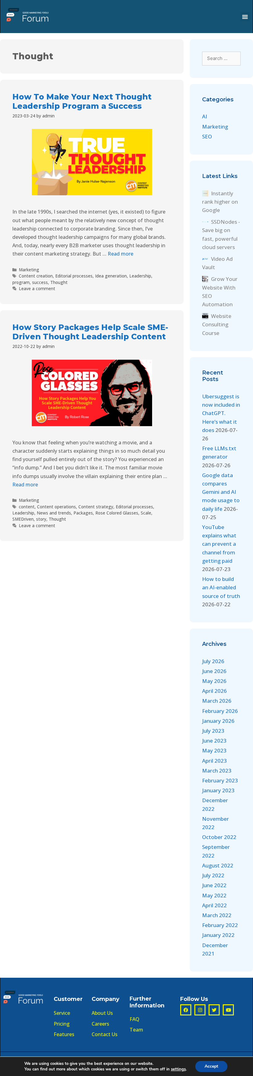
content (27, 507)
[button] (245, 16)
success (40, 282)
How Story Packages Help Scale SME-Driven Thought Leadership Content (90, 332)
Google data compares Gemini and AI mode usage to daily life (221, 492)
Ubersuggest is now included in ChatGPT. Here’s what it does (221, 413)
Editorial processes (74, 276)
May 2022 (214, 895)
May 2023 (214, 750)
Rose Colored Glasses (116, 513)
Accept (211, 1066)
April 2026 (214, 690)
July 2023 (213, 730)
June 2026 (214, 671)
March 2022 (216, 915)
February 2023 (220, 780)
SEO (207, 136)
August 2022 (217, 865)
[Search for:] (221, 57)
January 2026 (218, 720)
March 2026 (216, 700)
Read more (120, 253)
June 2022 (214, 885)
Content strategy (95, 507)
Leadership (140, 276)
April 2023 (214, 760)
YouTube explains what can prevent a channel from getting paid (219, 543)
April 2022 (214, 905)
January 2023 (218, 790)
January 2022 (218, 934)
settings (178, 1069)
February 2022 (220, 925)
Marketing (29, 270)
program (21, 282)
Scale (146, 513)
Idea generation (111, 276)
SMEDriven (23, 519)
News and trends (54, 513)
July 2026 (213, 661)
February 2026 (220, 710)
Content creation (36, 276)
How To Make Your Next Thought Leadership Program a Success (81, 101)
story (41, 519)
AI (204, 116)
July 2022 (213, 875)
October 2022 (219, 837)
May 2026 (214, 680)
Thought (59, 282)
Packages (83, 513)
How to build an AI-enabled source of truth (221, 587)
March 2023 (216, 770)
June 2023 (214, 740)
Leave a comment (37, 288)
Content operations (56, 507)
